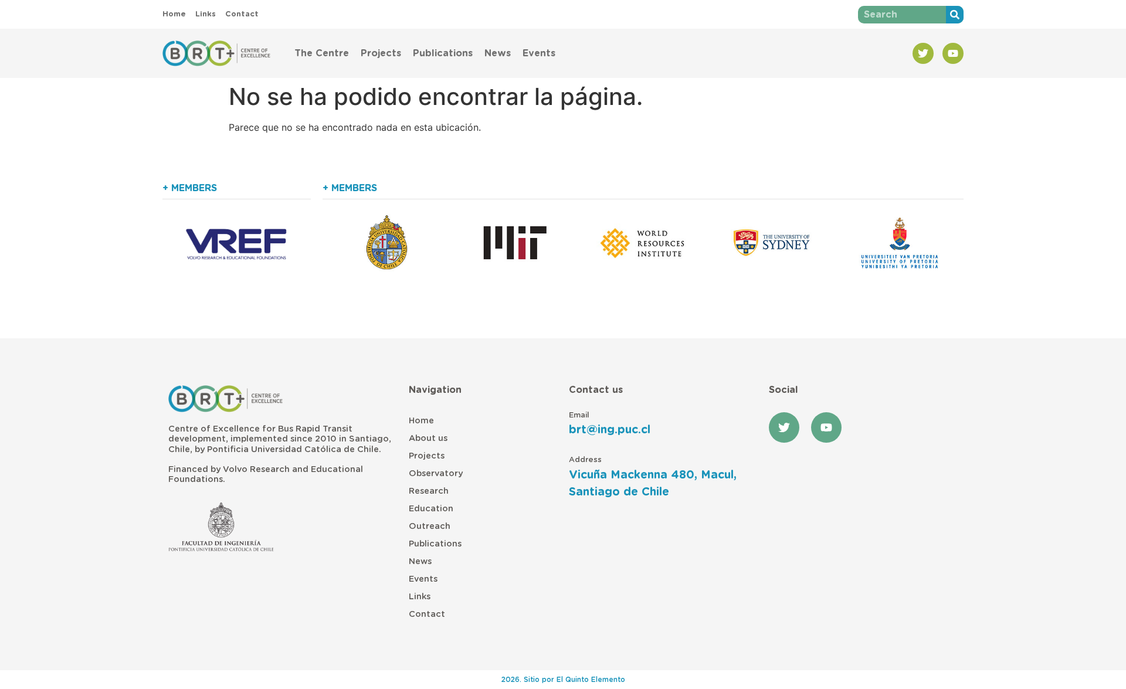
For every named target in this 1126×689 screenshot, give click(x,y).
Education (431, 508)
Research (429, 491)
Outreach (429, 526)
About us (428, 438)
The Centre (321, 53)
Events (539, 53)
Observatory (436, 473)
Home (421, 420)
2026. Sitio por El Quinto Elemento (563, 679)
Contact (427, 614)
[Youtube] (953, 53)
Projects (381, 53)
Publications (443, 53)
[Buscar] (955, 14)
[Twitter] (923, 53)
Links (419, 596)
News (497, 53)
